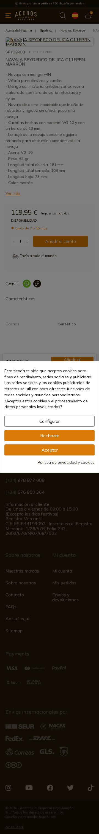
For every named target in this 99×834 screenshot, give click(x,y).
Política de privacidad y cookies (66, 462)
